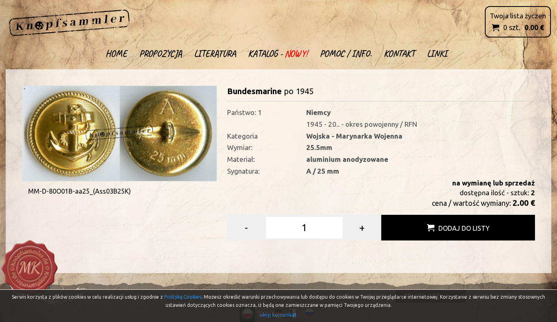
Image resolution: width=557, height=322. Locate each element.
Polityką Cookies (182, 297)
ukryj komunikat (278, 315)
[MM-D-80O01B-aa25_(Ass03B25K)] (119, 133)
